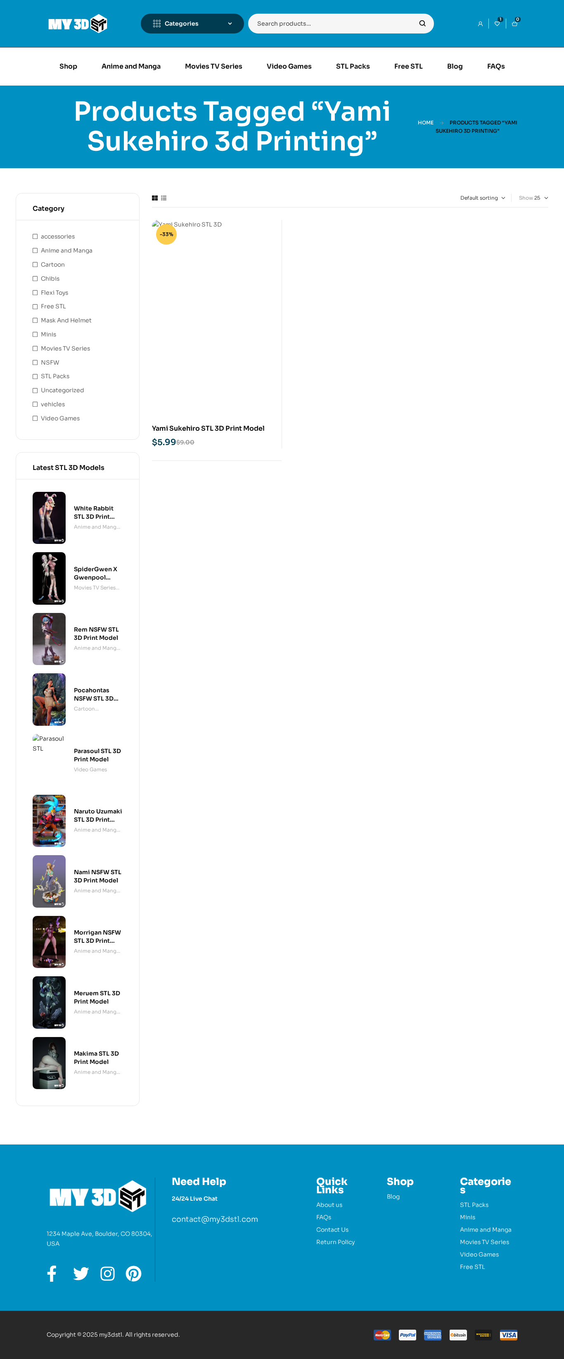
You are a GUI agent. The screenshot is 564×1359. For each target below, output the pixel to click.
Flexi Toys (54, 292)
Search (422, 23)
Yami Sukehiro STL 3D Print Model (208, 428)
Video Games (60, 418)
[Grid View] (154, 198)
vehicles (53, 404)
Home (426, 122)
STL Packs (55, 376)
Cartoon (53, 264)
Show (526, 198)
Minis (48, 334)
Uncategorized (62, 390)
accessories (58, 236)
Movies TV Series (65, 348)
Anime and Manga (66, 250)
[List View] (163, 198)
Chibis (50, 278)
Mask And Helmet (66, 320)
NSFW (50, 362)
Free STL (53, 306)
